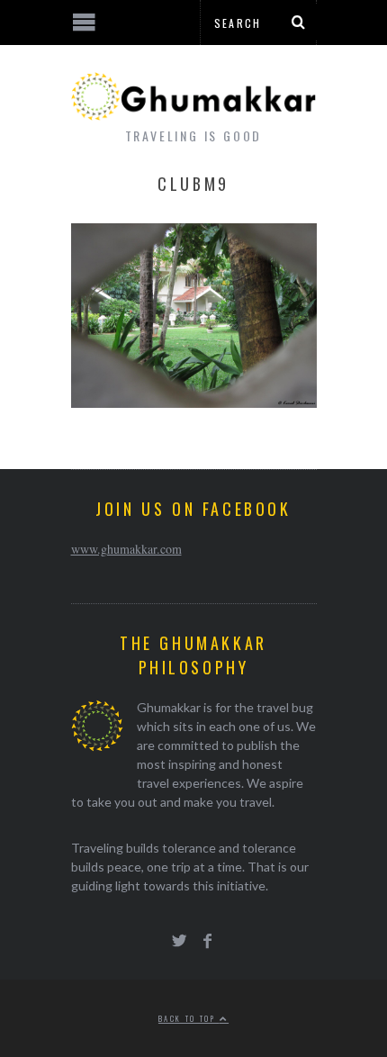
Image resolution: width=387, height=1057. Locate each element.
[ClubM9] (194, 402)
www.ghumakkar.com (126, 548)
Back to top (189, 1018)
